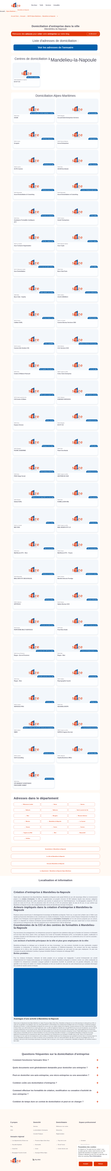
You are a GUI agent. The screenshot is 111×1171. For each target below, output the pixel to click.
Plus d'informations (95, 1156)
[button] (51, 16)
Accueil (2, 11)
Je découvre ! (93, 34)
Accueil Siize (15, 16)
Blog (11, 1126)
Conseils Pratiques (38, 1133)
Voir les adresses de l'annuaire (55, 47)
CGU (11, 1130)
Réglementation (60, 1133)
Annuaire (23, 16)
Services (35, 1126)
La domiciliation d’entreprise (40, 1130)
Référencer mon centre (62, 1126)
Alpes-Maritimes (11, 11)
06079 (29, 16)
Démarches (59, 1130)
